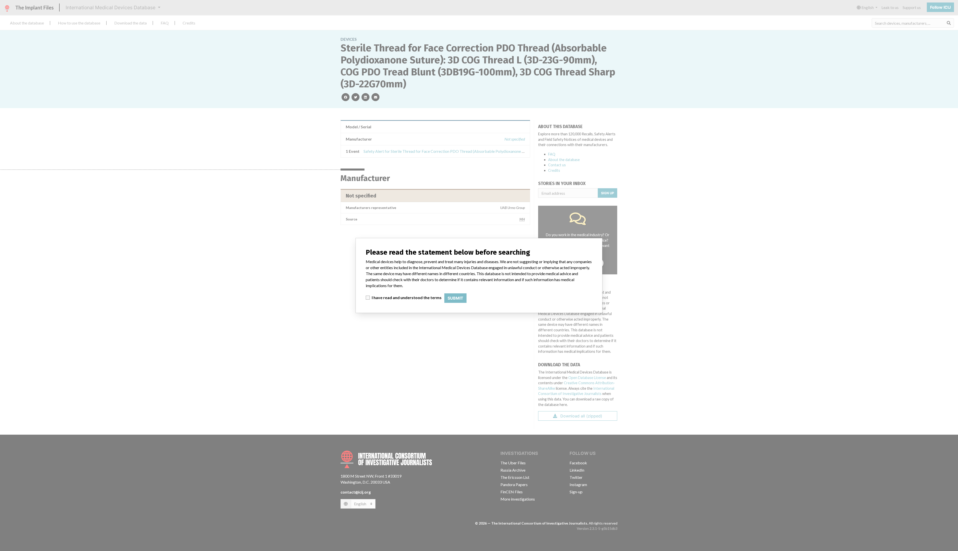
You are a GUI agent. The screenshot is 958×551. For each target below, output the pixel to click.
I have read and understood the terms (407, 297)
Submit (455, 298)
